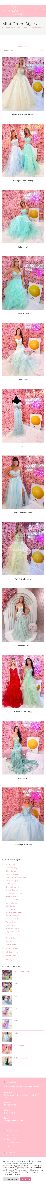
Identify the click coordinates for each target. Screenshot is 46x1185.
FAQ (8, 1146)
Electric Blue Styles (13, 887)
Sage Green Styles (13, 935)
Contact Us (11, 1139)
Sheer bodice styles (13, 956)
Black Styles (11, 871)
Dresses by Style (11, 948)
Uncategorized (11, 960)
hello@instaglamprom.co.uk (16, 1121)
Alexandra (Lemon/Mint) (23, 114)
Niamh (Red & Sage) (23, 712)
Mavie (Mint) (23, 645)
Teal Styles (10, 941)
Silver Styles (11, 938)
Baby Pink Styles (12, 868)
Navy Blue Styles (12, 916)
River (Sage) (23, 778)
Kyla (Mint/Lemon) (23, 579)
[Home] (3, 28)
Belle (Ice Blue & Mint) (23, 181)
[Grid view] (20, 44)
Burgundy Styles (12, 874)
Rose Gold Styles (12, 928)
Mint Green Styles (14, 912)
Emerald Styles (12, 890)
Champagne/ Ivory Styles (16, 877)
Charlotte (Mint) (23, 313)
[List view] (26, 44)
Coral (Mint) (23, 380)
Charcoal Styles (12, 880)
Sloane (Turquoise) (23, 844)
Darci (23, 446)
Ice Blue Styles (12, 900)
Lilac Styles (10, 906)
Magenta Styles (12, 909)
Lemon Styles (11, 903)
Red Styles (10, 925)
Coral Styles (10, 884)
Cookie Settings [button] (11, 1179)
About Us (10, 1135)
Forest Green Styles (14, 893)
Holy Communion (12, 952)
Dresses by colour (12, 864)
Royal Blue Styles (13, 932)
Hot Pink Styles (12, 896)
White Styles (11, 944)
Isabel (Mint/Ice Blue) (23, 513)
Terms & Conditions (14, 1143)
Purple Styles (11, 922)
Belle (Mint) (23, 247)
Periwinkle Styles (13, 919)
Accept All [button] (26, 1179)
